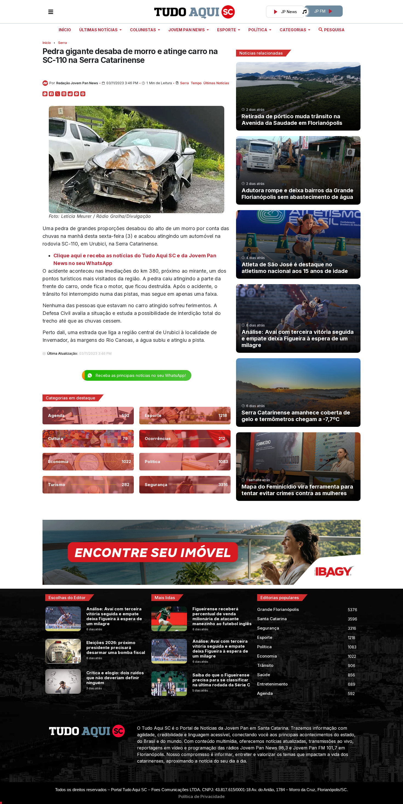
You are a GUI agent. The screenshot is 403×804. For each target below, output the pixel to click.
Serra (62, 43)
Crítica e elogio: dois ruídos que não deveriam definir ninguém (115, 677)
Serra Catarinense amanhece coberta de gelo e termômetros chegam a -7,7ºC (296, 415)
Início (46, 43)
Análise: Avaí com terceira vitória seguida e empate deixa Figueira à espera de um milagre (298, 338)
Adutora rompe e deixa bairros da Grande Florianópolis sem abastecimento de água (297, 193)
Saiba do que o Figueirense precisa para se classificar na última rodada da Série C (221, 679)
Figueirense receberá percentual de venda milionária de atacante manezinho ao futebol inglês (222, 616)
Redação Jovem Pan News (77, 83)
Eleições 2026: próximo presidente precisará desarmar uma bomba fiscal (115, 647)
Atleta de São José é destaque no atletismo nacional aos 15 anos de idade (295, 267)
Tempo (196, 83)
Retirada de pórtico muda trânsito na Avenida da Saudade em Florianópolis (292, 119)
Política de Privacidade (201, 796)
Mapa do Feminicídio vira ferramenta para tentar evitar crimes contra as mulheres (297, 489)
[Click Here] (50, 11)
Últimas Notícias (216, 83)
